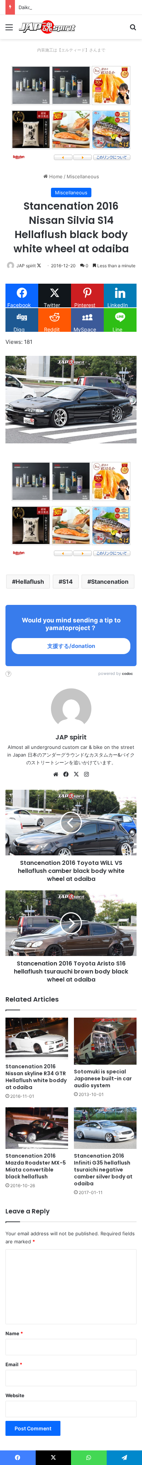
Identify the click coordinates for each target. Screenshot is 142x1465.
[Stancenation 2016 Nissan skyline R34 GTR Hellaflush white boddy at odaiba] (36, 1039)
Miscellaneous (83, 176)
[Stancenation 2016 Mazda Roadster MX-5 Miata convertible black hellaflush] (36, 1128)
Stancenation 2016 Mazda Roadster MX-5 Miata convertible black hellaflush (35, 1166)
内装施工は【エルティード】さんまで (71, 50)
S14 (67, 581)
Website (14, 1395)
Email (13, 1364)
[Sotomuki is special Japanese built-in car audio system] (105, 1041)
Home (55, 176)
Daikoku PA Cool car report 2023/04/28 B (65, 7)
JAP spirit (26, 265)
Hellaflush (30, 581)
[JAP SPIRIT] (47, 27)
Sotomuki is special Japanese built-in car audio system (103, 1078)
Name (14, 1333)
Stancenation (110, 581)
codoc (127, 673)
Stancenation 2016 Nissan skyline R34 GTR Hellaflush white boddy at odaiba (36, 1077)
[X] (76, 774)
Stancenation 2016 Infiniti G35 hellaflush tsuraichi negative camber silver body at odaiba (103, 1169)
